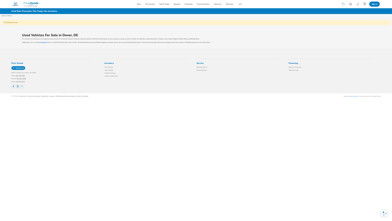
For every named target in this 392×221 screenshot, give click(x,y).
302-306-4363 (21, 79)
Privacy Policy (23, 96)
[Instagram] (18, 86)
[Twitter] (22, 86)
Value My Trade (293, 70)
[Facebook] (13, 86)
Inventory (109, 63)
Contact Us (19, 68)
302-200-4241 (20, 82)
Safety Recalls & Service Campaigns (66, 96)
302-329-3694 (20, 76)
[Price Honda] (25, 4)
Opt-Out (78, 96)
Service (200, 63)
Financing (43, 42)
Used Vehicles (108, 70)
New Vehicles (108, 67)
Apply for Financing (295, 67)
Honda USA (85, 96)
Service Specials (202, 70)
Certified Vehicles (109, 73)
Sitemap (38, 96)
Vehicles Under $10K (111, 76)
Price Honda (14, 96)
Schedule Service (202, 67)
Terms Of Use (31, 96)
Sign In (374, 4)
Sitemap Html (44, 96)
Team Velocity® (354, 96)
